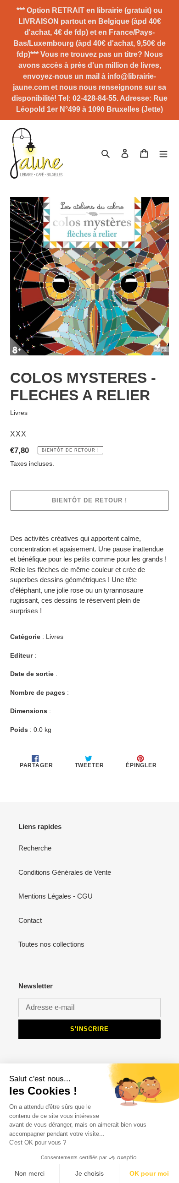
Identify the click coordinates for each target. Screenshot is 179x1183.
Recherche (34, 848)
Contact (30, 920)
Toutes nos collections (51, 944)
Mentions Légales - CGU (55, 896)
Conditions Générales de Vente (64, 872)
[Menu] (163, 153)
